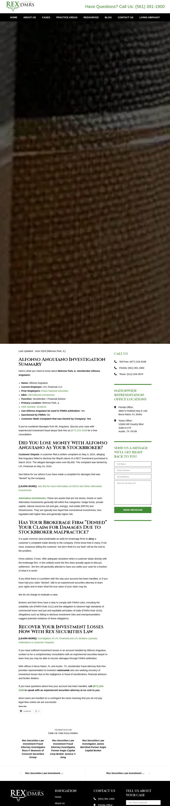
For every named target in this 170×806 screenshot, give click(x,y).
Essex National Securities (54, 391)
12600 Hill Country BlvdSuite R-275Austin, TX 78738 (130, 428)
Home (58, 797)
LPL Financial (85, 167)
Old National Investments (41, 395)
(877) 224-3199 (79, 430)
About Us (60, 803)
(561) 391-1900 (150, 6)
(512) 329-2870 (135, 374)
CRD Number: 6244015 (33, 407)
